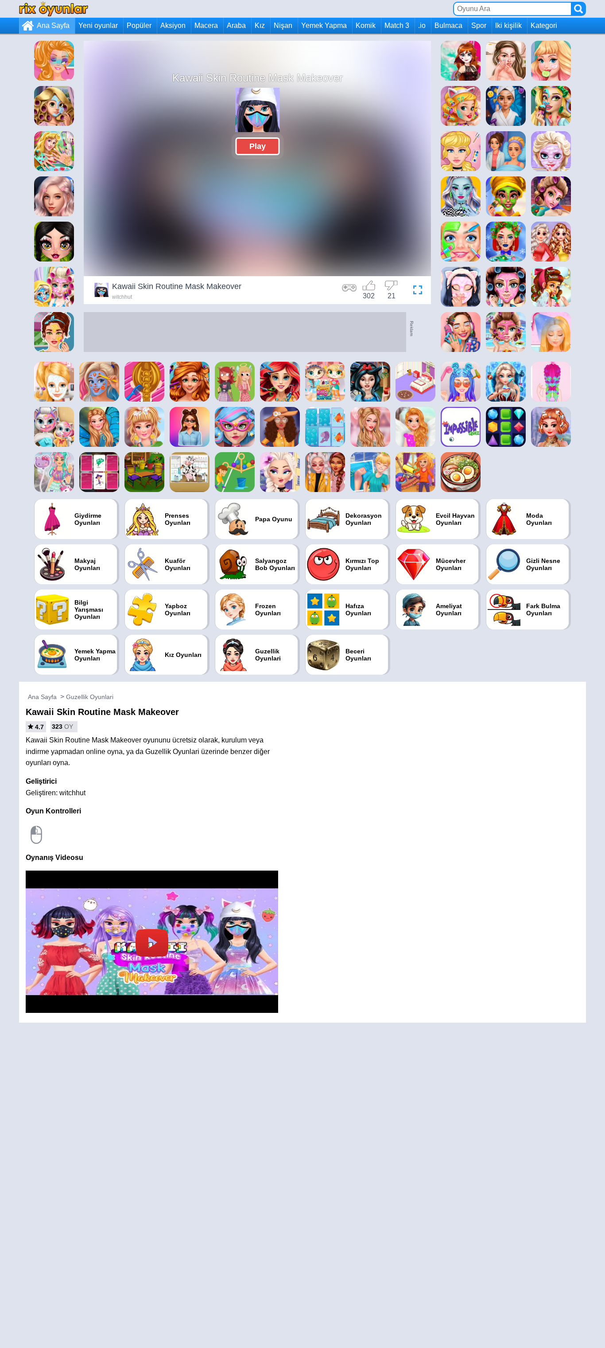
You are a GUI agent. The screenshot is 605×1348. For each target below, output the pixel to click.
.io (422, 25)
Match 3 (396, 25)
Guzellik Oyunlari (89, 696)
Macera (206, 25)
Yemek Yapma (324, 25)
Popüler (139, 25)
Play (257, 146)
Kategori (544, 25)
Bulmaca (448, 25)
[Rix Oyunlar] (53, 8)
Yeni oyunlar (98, 25)
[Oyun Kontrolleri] (349, 291)
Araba (236, 25)
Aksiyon (173, 25)
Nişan (283, 25)
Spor (478, 25)
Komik (366, 25)
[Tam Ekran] (415, 291)
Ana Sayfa (53, 25)
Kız (260, 25)
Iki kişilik (508, 25)
